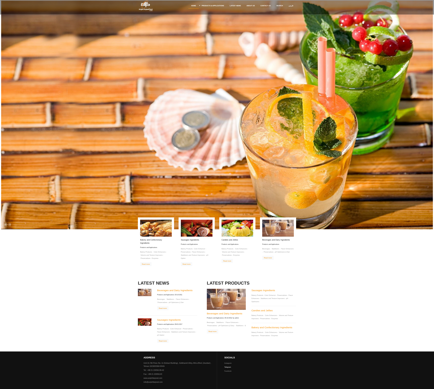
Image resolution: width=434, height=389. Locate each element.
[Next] (9, 224)
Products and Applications (148, 247)
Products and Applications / (166, 295)
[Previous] (6, 224)
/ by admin (235, 318)
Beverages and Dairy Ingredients (276, 240)
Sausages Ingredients (190, 240)
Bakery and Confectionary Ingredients (151, 241)
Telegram (227, 367)
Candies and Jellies (230, 240)
